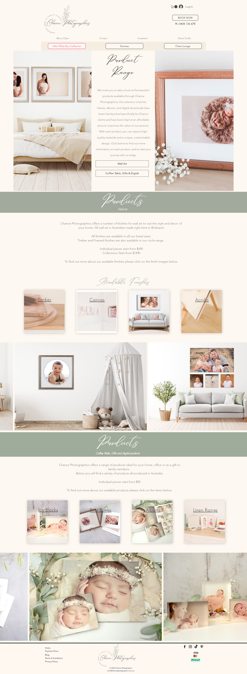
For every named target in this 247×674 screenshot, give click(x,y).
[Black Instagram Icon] (190, 647)
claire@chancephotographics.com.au (120, 670)
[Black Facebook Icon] (185, 647)
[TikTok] (196, 647)
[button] (174, 6)
